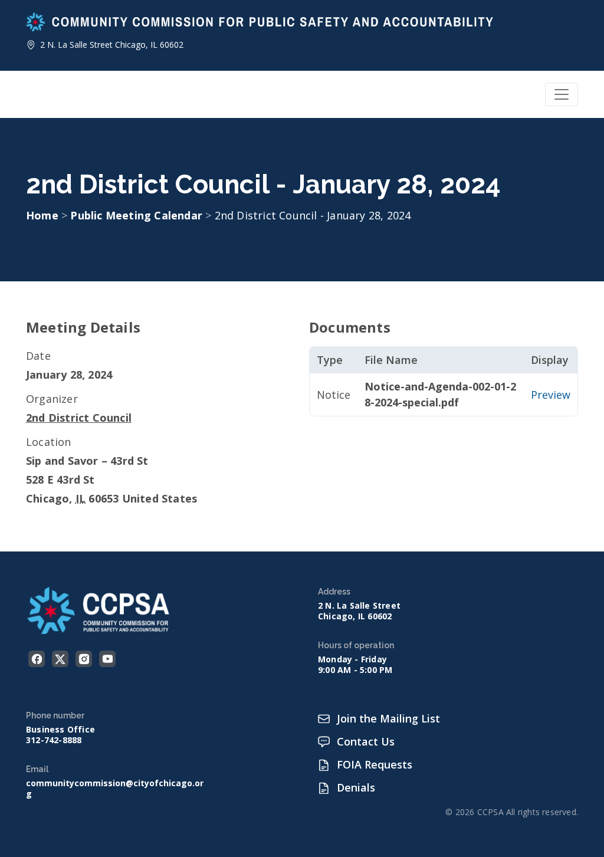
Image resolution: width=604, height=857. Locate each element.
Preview (550, 395)
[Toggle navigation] (561, 94)
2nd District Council (79, 418)
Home (42, 215)
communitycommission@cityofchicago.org (114, 788)
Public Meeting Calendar (137, 215)
